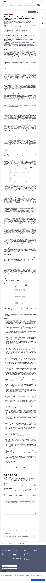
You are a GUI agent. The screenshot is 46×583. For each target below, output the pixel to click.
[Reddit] (14, 475)
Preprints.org (26, 553)
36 (8, 222)
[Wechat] (12, 475)
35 (23, 218)
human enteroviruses (30, 62)
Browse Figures (14, 45)
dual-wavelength (19, 62)
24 (14, 95)
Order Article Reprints (32, 12)
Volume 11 (10, 8)
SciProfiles (25, 555)
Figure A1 (28, 189)
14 (5, 94)
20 (10, 95)
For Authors (15, 550)
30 (20, 126)
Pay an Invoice (4, 551)
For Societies (15, 557)
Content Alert (22, 543)
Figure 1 (22, 162)
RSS (18, 543)
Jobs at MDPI (4, 555)
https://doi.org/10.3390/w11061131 (18, 37)
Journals (4, 8)
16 (7, 94)
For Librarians (15, 554)
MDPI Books (25, 551)
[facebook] (10, 475)
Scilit (34, 323)
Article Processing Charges (6, 550)
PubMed (20, 336)
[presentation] (18, 136)
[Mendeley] (16, 475)
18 (9, 94)
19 (10, 94)
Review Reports (22, 45)
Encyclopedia (26, 557)
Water (7, 8)
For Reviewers (15, 551)
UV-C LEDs (24, 62)
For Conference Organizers (17, 558)
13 (4, 94)
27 (33, 110)
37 (9, 222)
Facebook (36, 551)
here (16, 502)
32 (4, 145)
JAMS (24, 558)
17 (8, 94)
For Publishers (15, 555)
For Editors (14, 553)
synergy (12, 63)
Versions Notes (30, 45)
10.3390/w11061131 (20, 8)
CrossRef (31, 323)
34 (22, 218)
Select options (5, 566)
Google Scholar (26, 323)
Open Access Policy (5, 553)
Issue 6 (14, 8)
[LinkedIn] (9, 475)
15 (6, 94)
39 (8, 232)
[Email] (5, 475)
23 (13, 95)
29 (19, 126)
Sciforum (25, 550)
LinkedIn (35, 550)
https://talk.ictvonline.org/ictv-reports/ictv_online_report (26, 417)
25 (15, 95)
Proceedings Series (27, 559)
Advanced (42, 4)
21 (11, 95)
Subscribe (4, 570)
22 (12, 95)
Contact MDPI (4, 554)
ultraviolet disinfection (12, 62)
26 (6, 99)
